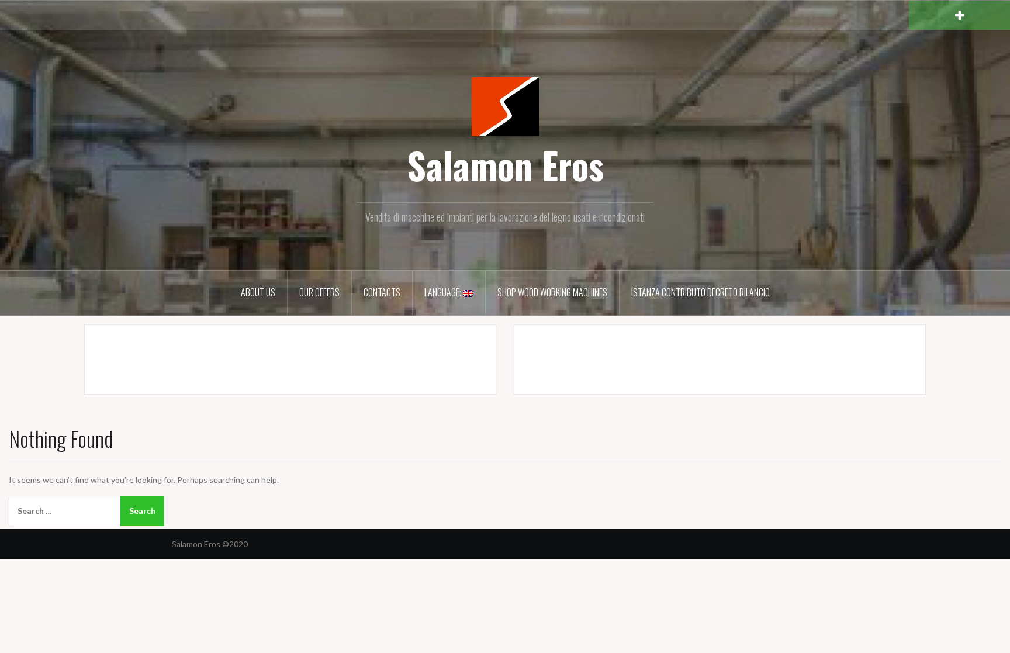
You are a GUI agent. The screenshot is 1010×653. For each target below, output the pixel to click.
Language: (443, 292)
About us (258, 292)
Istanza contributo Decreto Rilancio (700, 292)
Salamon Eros (505, 165)
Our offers (319, 292)
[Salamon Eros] (505, 105)
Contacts (382, 292)
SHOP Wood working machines (552, 292)
